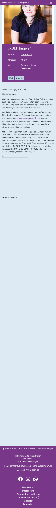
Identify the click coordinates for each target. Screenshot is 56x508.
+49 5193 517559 (30, 470)
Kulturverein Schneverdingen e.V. (15, 3)
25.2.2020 (26, 54)
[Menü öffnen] (51, 2)
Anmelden (28, 504)
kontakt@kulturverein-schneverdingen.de (31, 466)
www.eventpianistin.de (28, 118)
